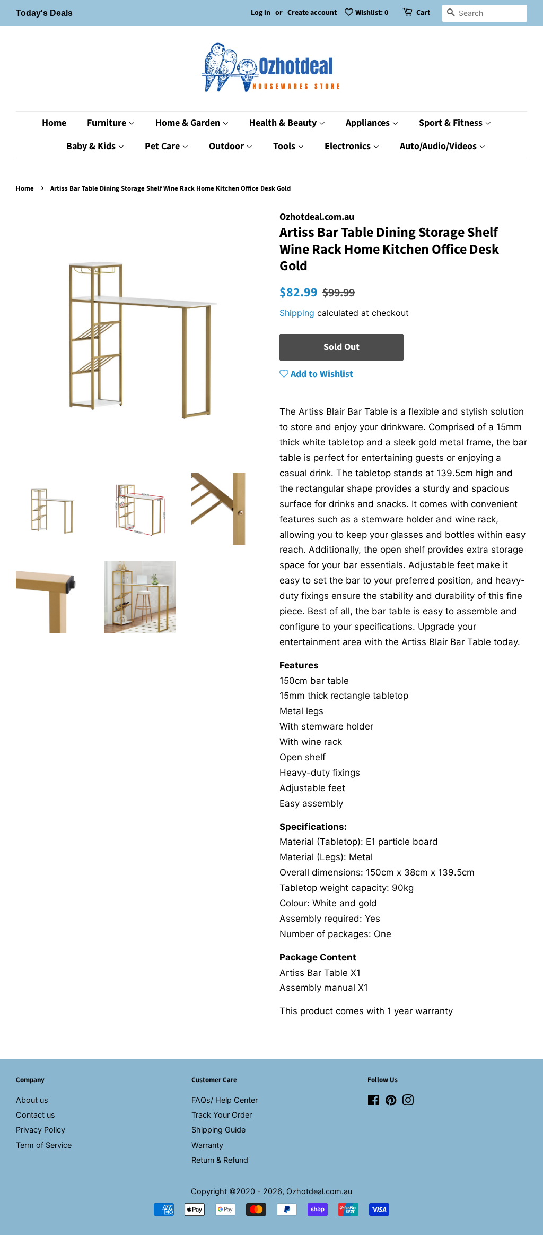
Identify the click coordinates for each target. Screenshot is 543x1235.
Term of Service (44, 1145)
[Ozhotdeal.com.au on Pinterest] (391, 1102)
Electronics (349, 146)
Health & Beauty (284, 123)
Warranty (207, 1145)
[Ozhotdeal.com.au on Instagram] (408, 1102)
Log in (260, 12)
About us (32, 1099)
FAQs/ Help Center (224, 1099)
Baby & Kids (92, 146)
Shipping (296, 312)
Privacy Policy (40, 1129)
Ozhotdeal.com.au (319, 1191)
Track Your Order (221, 1114)
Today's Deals (44, 13)
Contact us (35, 1114)
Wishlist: (371, 12)
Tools (285, 146)
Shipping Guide (218, 1129)
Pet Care (163, 146)
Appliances (369, 123)
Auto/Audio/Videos (439, 146)
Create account (312, 12)
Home (54, 123)
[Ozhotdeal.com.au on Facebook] (373, 1102)
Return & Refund (219, 1159)
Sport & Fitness (452, 123)
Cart (423, 12)
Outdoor (227, 146)
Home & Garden (188, 123)
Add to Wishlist (320, 374)
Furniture (107, 123)
